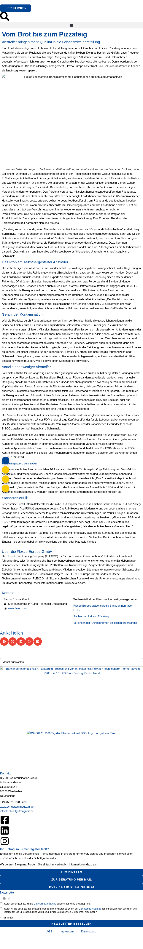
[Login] (5, 460)
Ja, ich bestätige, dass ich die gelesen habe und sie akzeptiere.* (47, 903)
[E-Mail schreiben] (5, 470)
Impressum (67, 931)
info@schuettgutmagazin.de (17, 811)
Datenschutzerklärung (45, 903)
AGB (49, 931)
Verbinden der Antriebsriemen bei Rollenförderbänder (105, 622)
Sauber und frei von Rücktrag (91, 616)
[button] (71, 25)
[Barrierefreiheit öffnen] (5, 488)
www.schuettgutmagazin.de (17, 806)
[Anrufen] (5, 479)
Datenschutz (89, 931)
